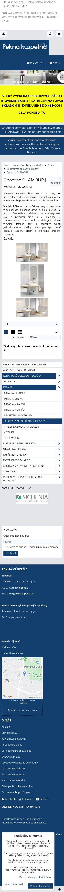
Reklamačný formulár (13, 774)
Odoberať (11, 553)
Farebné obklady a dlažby (21, 426)
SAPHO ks (9, 471)
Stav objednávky (10, 733)
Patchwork (11, 437)
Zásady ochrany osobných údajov (36, 877)
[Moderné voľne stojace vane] (32, 83)
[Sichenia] (32, 503)
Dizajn (7, 387)
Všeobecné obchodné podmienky (20, 762)
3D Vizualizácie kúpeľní (14, 738)
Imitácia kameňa (14, 409)
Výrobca (9, 381)
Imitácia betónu (14, 393)
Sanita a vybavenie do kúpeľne (23, 465)
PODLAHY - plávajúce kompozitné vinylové (25, 479)
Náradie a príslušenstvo (20, 443)
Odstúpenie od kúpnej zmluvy (18, 786)
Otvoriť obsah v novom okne (23, 710)
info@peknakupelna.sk (21, 593)
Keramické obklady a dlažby (22, 375)
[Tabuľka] (20, 333)
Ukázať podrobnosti (13, 884)
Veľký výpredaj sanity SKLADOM (24, 364)
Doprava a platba (11, 756)
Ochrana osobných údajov (16, 792)
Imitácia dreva (12, 398)
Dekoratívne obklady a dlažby (24, 421)
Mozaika (8, 432)
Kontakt (6, 727)
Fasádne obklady (15, 454)
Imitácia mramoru (15, 404)
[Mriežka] (5, 333)
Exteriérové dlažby (16, 460)
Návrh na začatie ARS (13, 780)
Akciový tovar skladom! (19, 370)
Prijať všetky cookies (40, 886)
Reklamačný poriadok (13, 768)
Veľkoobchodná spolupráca (16, 750)
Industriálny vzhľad (17, 415)
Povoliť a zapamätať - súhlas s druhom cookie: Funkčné (22, 700)
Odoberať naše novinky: (16, 535)
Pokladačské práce (12, 744)
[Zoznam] (13, 333)
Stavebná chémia (14, 449)
